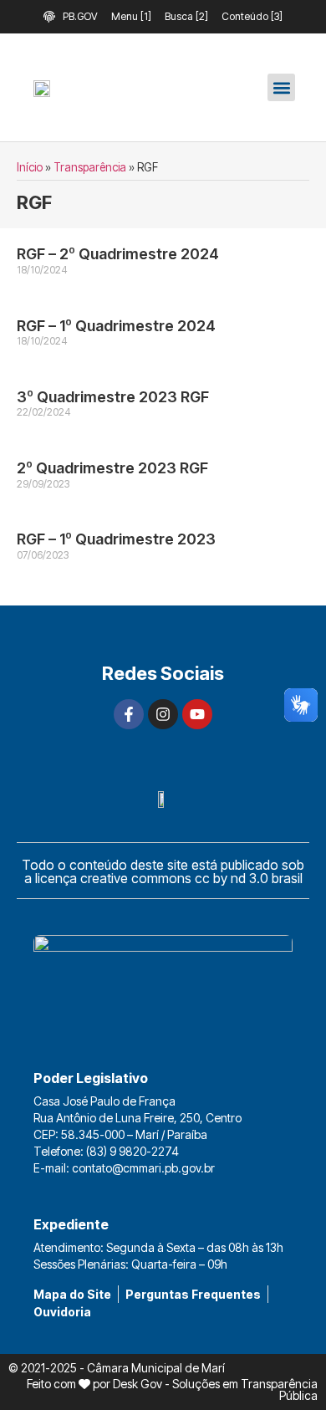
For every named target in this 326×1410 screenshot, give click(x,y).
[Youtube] (197, 714)
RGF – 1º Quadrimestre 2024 (116, 326)
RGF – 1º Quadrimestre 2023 (116, 539)
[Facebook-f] (129, 714)
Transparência (89, 167)
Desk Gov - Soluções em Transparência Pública (215, 1389)
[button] (281, 87)
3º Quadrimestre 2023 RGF (113, 397)
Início (30, 167)
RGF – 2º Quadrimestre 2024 (118, 254)
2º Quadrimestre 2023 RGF (112, 468)
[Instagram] (163, 714)
